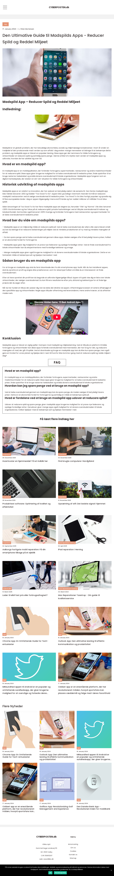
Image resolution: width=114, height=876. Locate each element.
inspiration (6, 454)
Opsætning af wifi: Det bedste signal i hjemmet (81, 503)
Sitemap (73, 858)
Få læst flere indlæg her (57, 419)
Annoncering (73, 844)
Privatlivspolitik (60, 873)
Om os (73, 848)
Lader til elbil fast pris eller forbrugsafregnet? (25, 595)
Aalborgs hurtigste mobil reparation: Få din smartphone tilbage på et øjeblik (24, 551)
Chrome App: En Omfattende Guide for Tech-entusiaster (25, 643)
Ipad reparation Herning (67, 543)
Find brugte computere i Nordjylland (76, 461)
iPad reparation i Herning (70, 549)
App (5, 24)
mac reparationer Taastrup (68, 589)
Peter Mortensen (27, 29)
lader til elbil (7, 589)
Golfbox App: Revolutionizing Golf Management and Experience (56, 807)
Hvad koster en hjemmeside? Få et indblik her (25, 461)
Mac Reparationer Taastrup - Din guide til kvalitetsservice (79, 597)
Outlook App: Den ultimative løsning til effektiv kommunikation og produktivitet (81, 643)
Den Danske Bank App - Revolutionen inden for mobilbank (93, 807)
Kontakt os (73, 854)
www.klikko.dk (48, 859)
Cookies (73, 851)
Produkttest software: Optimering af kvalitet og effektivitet (26, 505)
